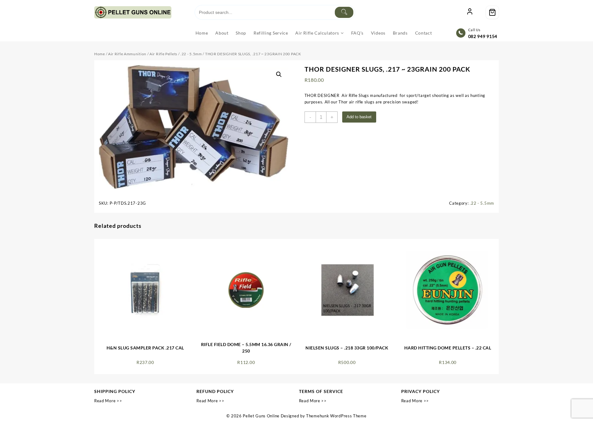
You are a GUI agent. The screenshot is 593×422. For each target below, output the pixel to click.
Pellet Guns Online (261, 415)
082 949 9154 (482, 36)
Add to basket (359, 117)
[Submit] (344, 12)
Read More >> (108, 400)
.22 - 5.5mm (191, 54)
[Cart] (492, 12)
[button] (278, 74)
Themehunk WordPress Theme (336, 415)
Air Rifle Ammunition (127, 54)
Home (99, 54)
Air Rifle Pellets (163, 54)
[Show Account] (469, 12)
